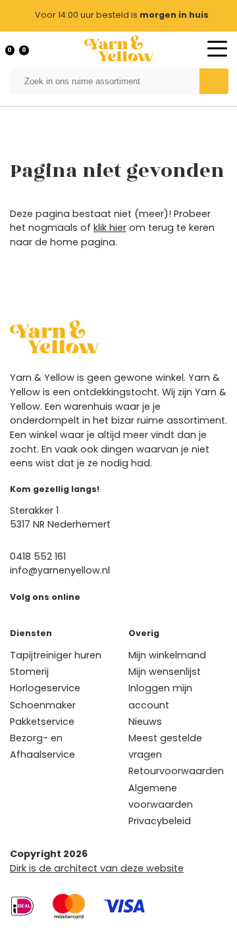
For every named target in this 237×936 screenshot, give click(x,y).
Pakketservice (42, 721)
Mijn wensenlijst (164, 671)
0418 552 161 (38, 556)
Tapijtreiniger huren (55, 655)
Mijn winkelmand (167, 655)
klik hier (109, 227)
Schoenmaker (43, 705)
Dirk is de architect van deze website (97, 868)
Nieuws (145, 721)
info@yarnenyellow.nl (60, 570)
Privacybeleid (159, 820)
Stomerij (29, 671)
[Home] (118, 48)
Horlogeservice (45, 688)
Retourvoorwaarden (176, 770)
